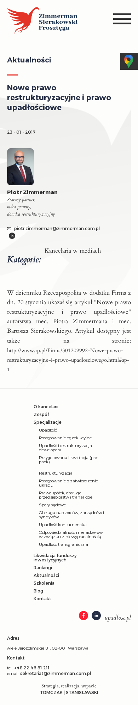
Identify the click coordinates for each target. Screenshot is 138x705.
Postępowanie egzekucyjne (65, 437)
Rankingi (43, 567)
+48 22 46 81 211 (32, 667)
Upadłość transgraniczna (63, 544)
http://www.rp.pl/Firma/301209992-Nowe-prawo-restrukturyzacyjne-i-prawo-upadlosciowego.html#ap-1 (68, 360)
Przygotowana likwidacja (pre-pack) (68, 459)
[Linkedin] (12, 236)
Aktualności (46, 575)
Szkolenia (44, 582)
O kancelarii (46, 406)
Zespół (41, 414)
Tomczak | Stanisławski (69, 692)
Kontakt (42, 598)
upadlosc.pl (117, 618)
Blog (38, 590)
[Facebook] (83, 616)
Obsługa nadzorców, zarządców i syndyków (71, 514)
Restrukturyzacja (56, 472)
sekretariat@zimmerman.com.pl (55, 673)
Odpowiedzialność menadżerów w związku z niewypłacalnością (71, 534)
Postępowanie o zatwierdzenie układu (68, 482)
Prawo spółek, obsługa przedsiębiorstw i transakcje (65, 494)
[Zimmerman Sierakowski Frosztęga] (42, 21)
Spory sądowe (52, 504)
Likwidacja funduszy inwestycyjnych (55, 557)
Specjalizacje (48, 422)
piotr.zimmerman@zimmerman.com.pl (56, 228)
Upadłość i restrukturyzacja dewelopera (65, 447)
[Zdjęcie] (24, 168)
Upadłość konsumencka (63, 524)
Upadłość (48, 429)
